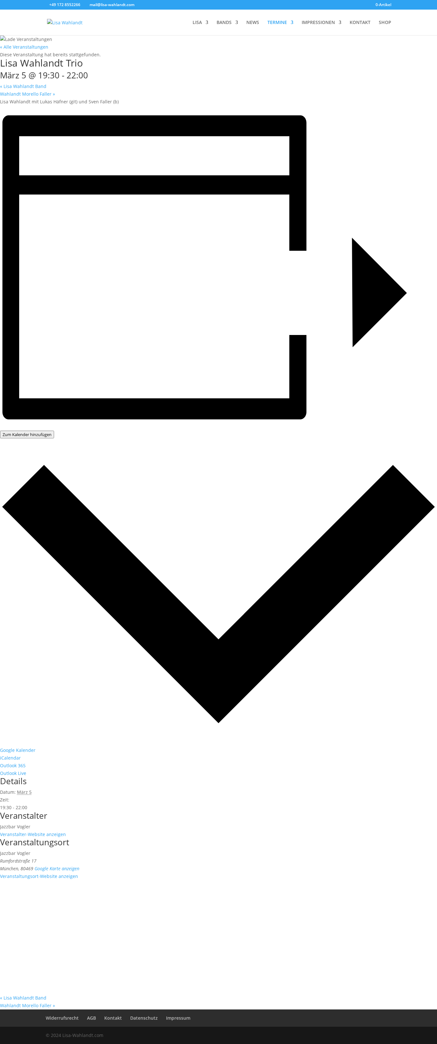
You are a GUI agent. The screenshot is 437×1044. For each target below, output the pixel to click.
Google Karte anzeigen (57, 868)
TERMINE (277, 22)
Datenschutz (144, 1018)
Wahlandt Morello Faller (27, 94)
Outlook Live (13, 773)
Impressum (178, 1018)
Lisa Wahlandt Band (23, 86)
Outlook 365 (13, 765)
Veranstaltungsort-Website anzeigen (39, 876)
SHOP (385, 22)
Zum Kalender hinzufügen (27, 434)
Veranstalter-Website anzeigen (33, 834)
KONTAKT (360, 22)
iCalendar (10, 758)
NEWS (252, 22)
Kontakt (113, 1018)
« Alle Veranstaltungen (24, 47)
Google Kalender (18, 750)
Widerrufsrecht (62, 1018)
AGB (91, 1018)
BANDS (224, 22)
